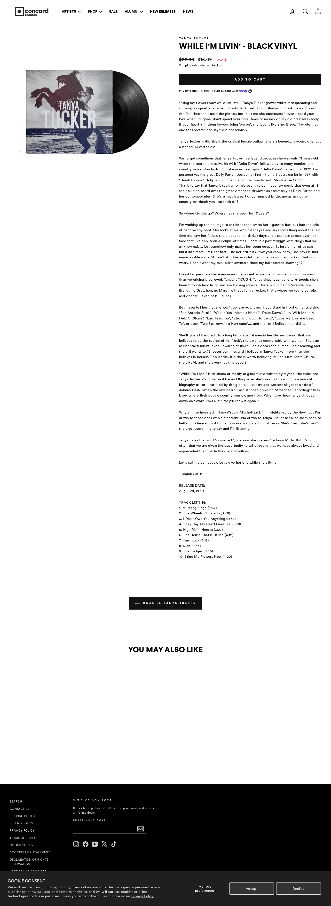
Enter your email (90, 820)
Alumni (132, 11)
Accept (252, 888)
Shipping (185, 65)
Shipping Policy (22, 816)
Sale (113, 11)
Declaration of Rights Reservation (29, 862)
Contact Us (19, 809)
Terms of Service (24, 838)
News (188, 11)
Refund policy (22, 823)
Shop (93, 11)
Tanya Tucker (194, 38)
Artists (69, 11)
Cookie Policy (22, 845)
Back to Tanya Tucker (169, 603)
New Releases (163, 11)
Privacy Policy (142, 896)
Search (16, 801)
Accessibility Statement (30, 852)
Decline (298, 888)
